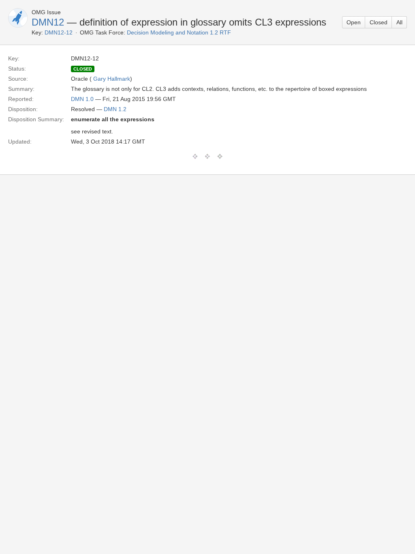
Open (354, 22)
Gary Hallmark (111, 78)
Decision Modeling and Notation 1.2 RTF (179, 32)
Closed (378, 22)
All (399, 22)
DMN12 (48, 22)
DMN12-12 (59, 32)
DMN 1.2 (115, 109)
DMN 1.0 (82, 99)
